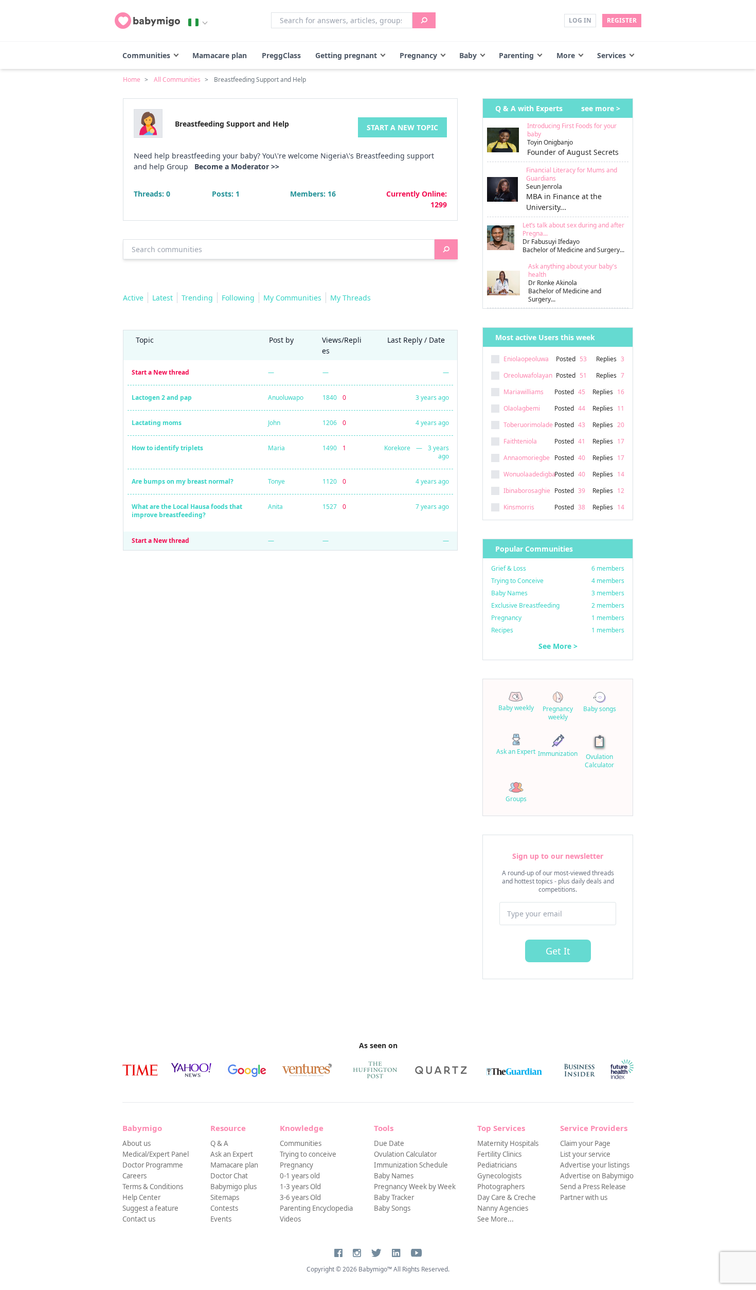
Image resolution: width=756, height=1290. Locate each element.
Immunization (558, 753)
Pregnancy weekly (558, 712)
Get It (558, 951)
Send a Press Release (593, 1186)
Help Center (141, 1197)
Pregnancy (418, 55)
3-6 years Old (300, 1197)
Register (622, 20)
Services (611, 55)
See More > (558, 646)
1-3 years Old (300, 1186)
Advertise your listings (594, 1165)
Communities (146, 55)
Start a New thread (160, 372)
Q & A (219, 1143)
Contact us (138, 1219)
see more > (600, 108)
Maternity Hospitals (507, 1143)
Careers (134, 1175)
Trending (197, 298)
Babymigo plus (233, 1186)
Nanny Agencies (502, 1208)
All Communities (177, 79)
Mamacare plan (219, 55)
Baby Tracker (394, 1197)
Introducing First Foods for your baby (572, 129)
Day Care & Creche (506, 1197)
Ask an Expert (515, 751)
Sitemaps (224, 1197)
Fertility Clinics (499, 1154)
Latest (162, 298)
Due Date (389, 1143)
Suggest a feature (150, 1208)
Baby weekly (516, 707)
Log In (580, 20)
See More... (495, 1219)
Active (133, 298)
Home (131, 79)
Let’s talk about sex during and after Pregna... (573, 229)
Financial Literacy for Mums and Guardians (571, 174)
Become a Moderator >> (236, 166)
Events (220, 1219)
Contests (224, 1208)
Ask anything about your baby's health (572, 270)
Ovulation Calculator (599, 760)
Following (238, 298)
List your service (585, 1154)
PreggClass (281, 55)
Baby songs (599, 708)
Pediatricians (497, 1165)
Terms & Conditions (152, 1186)
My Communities (292, 298)
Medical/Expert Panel (155, 1154)
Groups (516, 798)
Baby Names (393, 1175)
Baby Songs (392, 1208)
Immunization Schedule (411, 1165)
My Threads (350, 298)
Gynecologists (499, 1175)
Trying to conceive (308, 1154)
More (565, 55)
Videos (290, 1219)
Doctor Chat (229, 1175)
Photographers (501, 1186)
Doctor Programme (152, 1165)
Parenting (516, 55)
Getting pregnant (346, 55)
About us (136, 1143)
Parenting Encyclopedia (316, 1208)
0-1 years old (300, 1175)
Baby (468, 55)
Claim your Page (585, 1143)
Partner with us (583, 1197)
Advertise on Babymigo (597, 1175)
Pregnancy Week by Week (415, 1186)
